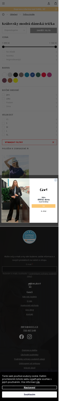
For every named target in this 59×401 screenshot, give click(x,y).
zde (38, 382)
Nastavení (29, 387)
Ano (43, 206)
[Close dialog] (55, 180)
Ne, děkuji (43, 211)
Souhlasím (29, 394)
